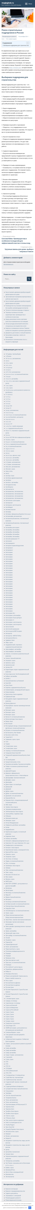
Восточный (9, 723)
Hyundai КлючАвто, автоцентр (14, 417)
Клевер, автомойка (11, 838)
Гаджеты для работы (12, 1193)
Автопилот (9, 541)
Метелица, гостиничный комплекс (16, 892)
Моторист (8, 899)
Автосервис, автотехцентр (13, 622)
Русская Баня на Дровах (13, 983)
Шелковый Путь (10, 1170)
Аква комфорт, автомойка (13, 649)
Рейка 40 (8, 971)
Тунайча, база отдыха (12, 1111)
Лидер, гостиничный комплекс (15, 861)
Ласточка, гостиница (12, 859)
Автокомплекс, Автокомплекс (14, 491)
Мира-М (8, 895)
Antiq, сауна (9, 363)
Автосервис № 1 (10, 613)
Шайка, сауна (10, 1167)
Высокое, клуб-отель (12, 735)
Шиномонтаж (10, 1174)
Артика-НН (9, 667)
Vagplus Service (10, 448)
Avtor (3, 39)
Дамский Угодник (11, 771)
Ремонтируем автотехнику (13, 1200)
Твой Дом (8, 1093)
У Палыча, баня (10, 1118)
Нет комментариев (11, 39)
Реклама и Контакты (12, 973)
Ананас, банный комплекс (13, 658)
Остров (8, 937)
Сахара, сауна (10, 1021)
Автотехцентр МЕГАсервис (14, 631)
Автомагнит (9, 502)
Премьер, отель (10, 958)
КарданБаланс (10, 829)
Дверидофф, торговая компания (15, 777)
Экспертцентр (10, 1176)
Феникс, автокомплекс (12, 1136)
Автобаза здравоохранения (14, 478)
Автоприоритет (10, 543)
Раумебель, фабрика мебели (14, 969)
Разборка (8, 964)
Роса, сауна (9, 980)
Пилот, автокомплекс (12, 946)
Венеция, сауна (10, 710)
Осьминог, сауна (10, 940)
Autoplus (8, 369)
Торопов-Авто (10, 1106)
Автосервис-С (10, 620)
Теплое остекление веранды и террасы (17, 310)
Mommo (8, 435)
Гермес (8, 744)
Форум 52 (8, 1138)
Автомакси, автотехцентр (13, 505)
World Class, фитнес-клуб (13, 455)
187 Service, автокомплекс (13, 358)
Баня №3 (8, 683)
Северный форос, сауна (13, 1032)
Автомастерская (10, 509)
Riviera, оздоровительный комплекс (16, 444)
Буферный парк (10, 696)
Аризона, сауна (10, 662)
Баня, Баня (9, 685)
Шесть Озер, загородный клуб (14, 1172)
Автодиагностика (11, 484)
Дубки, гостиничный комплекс (14, 793)
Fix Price (8, 397)
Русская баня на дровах (13, 985)
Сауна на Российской (12, 1010)
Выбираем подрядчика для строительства (16, 45)
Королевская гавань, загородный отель (17, 850)
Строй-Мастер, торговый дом (14, 1077)
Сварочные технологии (13, 1023)
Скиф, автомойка (11, 1048)
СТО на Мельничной (12, 1070)
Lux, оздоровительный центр (14, 428)
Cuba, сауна (9, 385)
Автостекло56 (10, 626)
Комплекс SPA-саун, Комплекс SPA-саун (17, 843)
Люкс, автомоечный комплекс (14, 870)
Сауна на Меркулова (12, 1007)
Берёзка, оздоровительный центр (16, 687)
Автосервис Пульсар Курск (14, 617)
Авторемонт (9, 548)
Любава (8, 868)
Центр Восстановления (13, 1152)
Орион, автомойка (11, 931)
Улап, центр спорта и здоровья (15, 1120)
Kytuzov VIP (9, 424)
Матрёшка (9, 888)
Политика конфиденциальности (15, 951)
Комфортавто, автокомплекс (14, 845)
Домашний (9, 786)
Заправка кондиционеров (13, 809)
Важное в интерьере (12, 1189)
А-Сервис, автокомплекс (13, 462)
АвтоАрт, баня (10, 475)
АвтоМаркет (9, 507)
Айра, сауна (9, 642)
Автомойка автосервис (12, 527)
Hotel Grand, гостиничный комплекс (16, 415)
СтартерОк (9, 1057)
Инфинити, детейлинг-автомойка (15, 825)
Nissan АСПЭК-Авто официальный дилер (18, 437)
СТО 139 (8, 1066)
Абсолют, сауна (10, 469)
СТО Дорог (9, 1068)
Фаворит (8, 1134)
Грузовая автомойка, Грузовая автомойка (18, 764)
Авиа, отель (9, 471)
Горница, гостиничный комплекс (15, 750)
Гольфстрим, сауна (11, 746)
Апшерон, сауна (10, 660)
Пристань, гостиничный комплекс (15, 962)
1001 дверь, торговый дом (13, 354)
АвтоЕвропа (9, 487)
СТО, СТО (8, 1073)
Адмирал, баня (10, 640)
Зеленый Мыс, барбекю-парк (14, 813)
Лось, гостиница (10, 863)
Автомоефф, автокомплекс (14, 516)
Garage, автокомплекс (12, 410)
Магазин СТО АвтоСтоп (13, 874)
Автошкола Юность (11, 638)
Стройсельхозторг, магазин (14, 1079)
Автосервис (9, 552)
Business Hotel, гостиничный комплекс (17, 374)
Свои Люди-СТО (10, 1025)
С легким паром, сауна (12, 998)
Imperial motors (10, 419)
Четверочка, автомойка (13, 1161)
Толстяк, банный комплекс (13, 1095)
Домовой (8, 789)
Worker (8, 453)
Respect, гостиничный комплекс (15, 442)
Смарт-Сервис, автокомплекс (14, 1055)
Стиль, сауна (9, 1059)
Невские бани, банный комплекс (15, 906)
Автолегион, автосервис (13, 500)
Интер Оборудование (12, 822)
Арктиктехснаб (10, 665)
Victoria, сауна (10, 451)
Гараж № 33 (9, 737)
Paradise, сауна (10, 439)
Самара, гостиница (11, 1001)
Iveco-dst (8, 421)
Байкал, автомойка (11, 676)
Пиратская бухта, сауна (13, 949)
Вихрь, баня (9, 721)
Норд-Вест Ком (10, 908)
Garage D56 (9, 406)
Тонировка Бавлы (11, 1097)
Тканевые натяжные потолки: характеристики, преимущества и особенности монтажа (15, 315)
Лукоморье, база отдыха (13, 865)
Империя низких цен (12, 818)
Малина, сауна (10, 879)
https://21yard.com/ (15, 67)
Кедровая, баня (10, 836)
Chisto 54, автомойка (12, 379)
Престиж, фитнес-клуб (12, 960)
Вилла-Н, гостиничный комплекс (15, 717)
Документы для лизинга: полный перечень (18, 332)
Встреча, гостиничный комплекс (15, 730)
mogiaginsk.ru (8, 3)
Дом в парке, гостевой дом (13, 784)
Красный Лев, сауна (12, 852)
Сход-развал (9, 1091)
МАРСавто (9, 881)
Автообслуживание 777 (12, 539)
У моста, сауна (10, 1115)
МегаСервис (9, 890)
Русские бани (10, 987)
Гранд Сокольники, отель (13, 762)
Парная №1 (9, 942)
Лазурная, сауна (10, 856)
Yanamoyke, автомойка (12, 457)
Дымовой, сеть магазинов (13, 795)
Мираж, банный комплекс (13, 897)
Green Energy (9, 412)
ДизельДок (9, 782)
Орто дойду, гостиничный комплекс (16, 935)
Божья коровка (10, 692)
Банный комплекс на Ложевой (15, 681)
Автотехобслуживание (12, 629)
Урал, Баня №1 (10, 1127)
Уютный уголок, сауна (12, 1131)
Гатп (7, 741)
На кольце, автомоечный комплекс (16, 901)
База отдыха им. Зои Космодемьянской (17, 674)
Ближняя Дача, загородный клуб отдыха (17, 690)
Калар (7, 827)
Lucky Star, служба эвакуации (14, 426)
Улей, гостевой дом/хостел (13, 1122)
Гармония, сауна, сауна (13, 739)
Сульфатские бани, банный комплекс (17, 1088)
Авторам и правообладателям (15, 545)
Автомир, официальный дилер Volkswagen (18, 514)
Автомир (8, 511)
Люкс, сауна (9, 872)
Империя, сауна (10, 820)
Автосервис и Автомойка (13, 615)
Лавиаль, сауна (10, 854)
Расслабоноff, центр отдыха (14, 967)
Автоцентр (9, 633)
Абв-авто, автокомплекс (13, 466)
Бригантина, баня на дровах (14, 694)
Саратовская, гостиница (13, 1003)
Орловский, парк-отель (12, 933)
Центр (7, 1149)
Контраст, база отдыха (12, 847)
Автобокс (8, 480)
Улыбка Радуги (10, 1124)
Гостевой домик (10, 759)
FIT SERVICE (9, 394)
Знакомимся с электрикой (13, 1195)
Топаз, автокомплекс (12, 1100)
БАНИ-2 (8, 678)
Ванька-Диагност (11, 703)
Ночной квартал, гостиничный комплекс (17, 910)
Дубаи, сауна (9, 791)
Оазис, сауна (9, 913)
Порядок (8, 953)
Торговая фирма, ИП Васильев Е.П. (16, 1104)
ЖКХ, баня (9, 804)
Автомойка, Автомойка (12, 530)
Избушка (8, 816)
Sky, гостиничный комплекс (14, 446)
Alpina (7, 360)
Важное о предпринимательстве (15, 1191)
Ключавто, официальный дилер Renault (17, 841)
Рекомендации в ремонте (9, 36)
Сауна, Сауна (10, 1012)
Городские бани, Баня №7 (13, 753)
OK (29, 1207)
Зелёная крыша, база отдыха (14, 811)
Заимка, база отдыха (12, 807)
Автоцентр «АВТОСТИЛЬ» (14, 635)
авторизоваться (8, 264)
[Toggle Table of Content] (27, 43)
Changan (8, 376)
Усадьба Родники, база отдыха (15, 1129)
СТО (7, 1061)
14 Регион (8, 356)
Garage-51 (8, 408)
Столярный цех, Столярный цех (15, 1075)
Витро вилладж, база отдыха (14, 719)
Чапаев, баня (10, 1154)
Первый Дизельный (11, 944)
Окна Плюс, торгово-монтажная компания (18, 919)
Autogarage (9, 367)
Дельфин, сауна (10, 780)
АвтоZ (7, 473)
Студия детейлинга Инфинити (14, 1086)
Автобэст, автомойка (12, 482)
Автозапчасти (10, 489)
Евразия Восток (10, 798)
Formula (8, 403)
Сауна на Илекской (11, 1005)
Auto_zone (9, 365)
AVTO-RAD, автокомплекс (13, 372)
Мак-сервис (9, 877)
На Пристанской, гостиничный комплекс (17, 904)
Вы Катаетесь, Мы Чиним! (13, 732)
